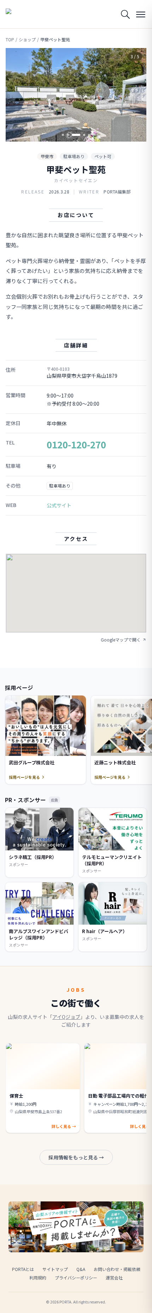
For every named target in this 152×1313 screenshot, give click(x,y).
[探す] (125, 14)
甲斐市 (47, 156)
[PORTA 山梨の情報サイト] (23, 14)
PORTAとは (23, 1269)
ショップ (27, 39)
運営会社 (114, 1278)
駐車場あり (73, 156)
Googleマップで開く (121, 640)
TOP (10, 39)
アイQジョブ (66, 1016)
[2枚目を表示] (68, 135)
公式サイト (59, 505)
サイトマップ (55, 1269)
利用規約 (37, 1278)
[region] (76, 95)
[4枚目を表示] (84, 135)
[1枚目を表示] (63, 135)
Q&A (80, 1269)
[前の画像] (17, 95)
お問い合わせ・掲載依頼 (117, 1269)
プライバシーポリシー (76, 1278)
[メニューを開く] (140, 14)
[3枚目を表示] (76, 135)
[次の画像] (135, 95)
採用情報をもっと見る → (76, 1157)
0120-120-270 (76, 444)
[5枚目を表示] (89, 135)
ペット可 (102, 156)
